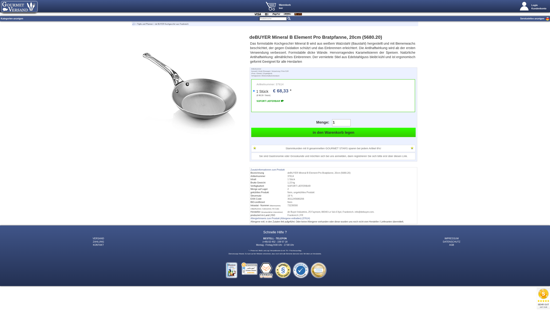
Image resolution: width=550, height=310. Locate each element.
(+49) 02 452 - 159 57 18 (275, 241)
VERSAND (98, 238)
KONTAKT (98, 245)
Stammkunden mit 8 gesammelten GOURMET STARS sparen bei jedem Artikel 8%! (333, 148)
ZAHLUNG (98, 241)
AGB (451, 245)
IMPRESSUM (452, 238)
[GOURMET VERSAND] (19, 13)
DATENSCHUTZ (451, 241)
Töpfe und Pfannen (145, 24)
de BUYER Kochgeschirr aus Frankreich (171, 24)
